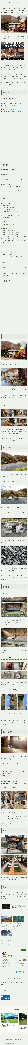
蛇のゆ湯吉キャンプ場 (14, 112)
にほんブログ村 (5, 990)
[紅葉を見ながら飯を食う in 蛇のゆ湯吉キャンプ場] (6, 919)
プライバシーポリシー (7, 1039)
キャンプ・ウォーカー (14, 2)
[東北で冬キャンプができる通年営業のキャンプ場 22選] (18, 919)
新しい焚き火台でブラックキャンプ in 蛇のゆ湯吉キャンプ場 (6, 939)
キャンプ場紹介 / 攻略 (10, 1036)
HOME (2, 1036)
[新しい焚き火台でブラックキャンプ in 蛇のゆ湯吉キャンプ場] (6, 933)
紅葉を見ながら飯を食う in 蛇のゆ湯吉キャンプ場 (6, 924)
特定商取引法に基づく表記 (19, 1039)
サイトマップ (14, 1040)
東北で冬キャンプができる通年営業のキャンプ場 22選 (18, 924)
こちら (4, 269)
